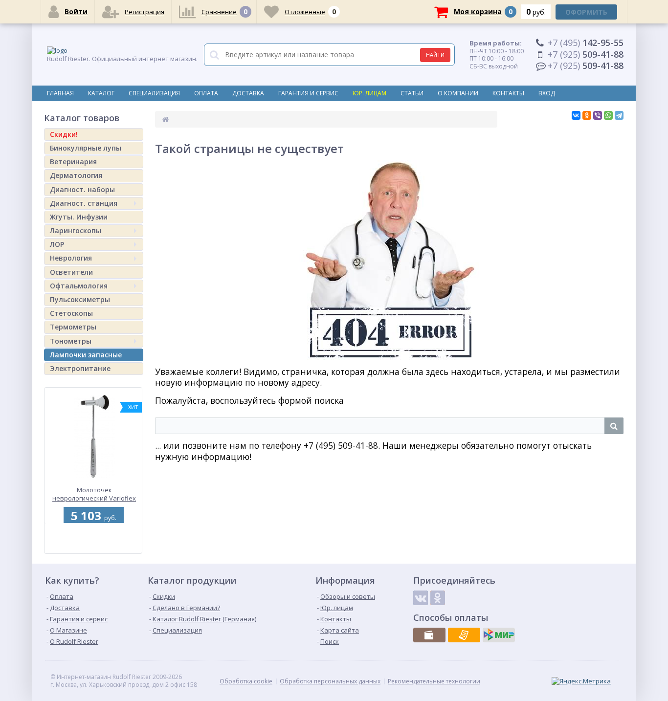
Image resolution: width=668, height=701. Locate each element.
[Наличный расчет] (429, 635)
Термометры (73, 326)
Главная (60, 93)
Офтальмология (79, 285)
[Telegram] (619, 115)
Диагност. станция (83, 203)
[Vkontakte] (420, 598)
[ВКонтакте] (576, 115)
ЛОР (57, 244)
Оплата (206, 93)
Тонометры (70, 341)
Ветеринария (73, 161)
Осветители (71, 272)
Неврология (71, 258)
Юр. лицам (369, 93)
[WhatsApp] (608, 115)
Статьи (412, 93)
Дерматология (76, 175)
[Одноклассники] (586, 115)
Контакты (508, 93)
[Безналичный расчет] (464, 635)
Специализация (154, 93)
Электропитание (80, 368)
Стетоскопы (71, 313)
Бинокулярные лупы (85, 148)
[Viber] (597, 115)
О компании (458, 93)
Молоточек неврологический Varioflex (74, 494)
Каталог (101, 93)
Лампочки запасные (86, 354)
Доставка (248, 93)
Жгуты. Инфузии (79, 216)
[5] (91, 548)
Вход (546, 93)
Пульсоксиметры (80, 299)
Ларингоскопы (75, 230)
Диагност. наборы (82, 189)
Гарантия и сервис (308, 93)
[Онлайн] (499, 635)
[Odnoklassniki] (437, 598)
